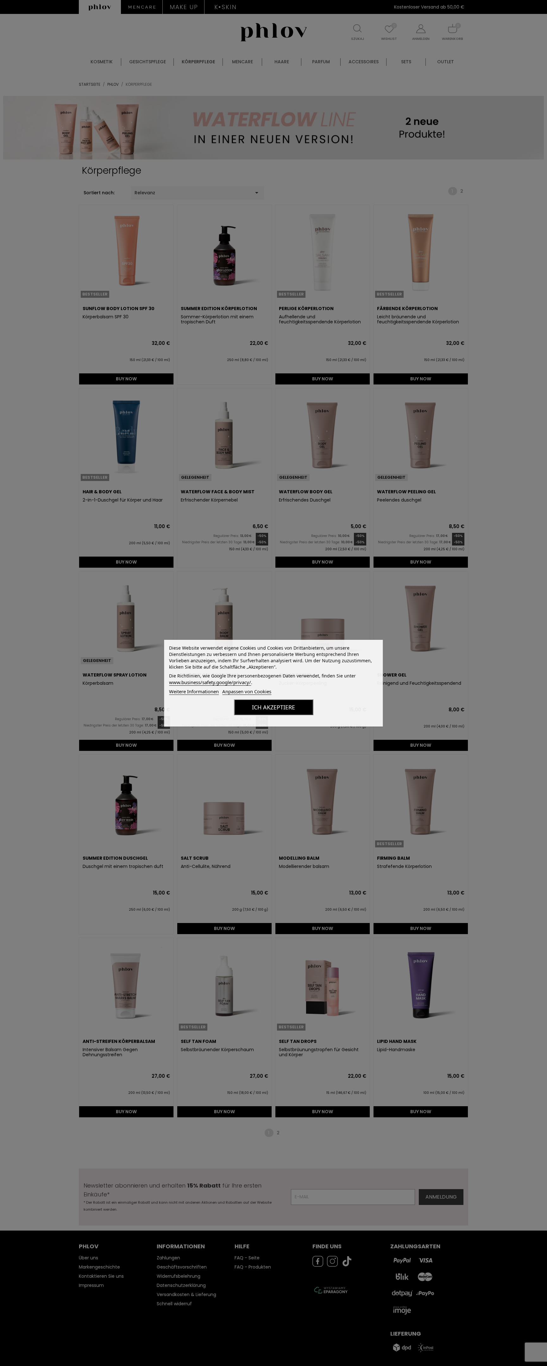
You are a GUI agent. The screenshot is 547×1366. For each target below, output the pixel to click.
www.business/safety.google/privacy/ (210, 682)
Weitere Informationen (194, 691)
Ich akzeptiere (273, 707)
